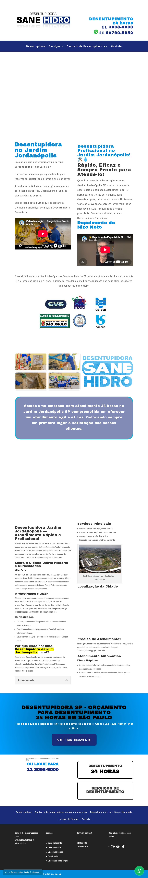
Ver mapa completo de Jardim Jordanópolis (94, 635)
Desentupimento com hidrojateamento (111, 812)
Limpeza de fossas (68, 819)
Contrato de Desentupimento (86, 46)
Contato (116, 46)
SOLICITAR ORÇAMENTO (74, 739)
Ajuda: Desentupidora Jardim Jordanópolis (22, 872)
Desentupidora (36, 46)
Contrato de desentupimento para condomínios (61, 812)
